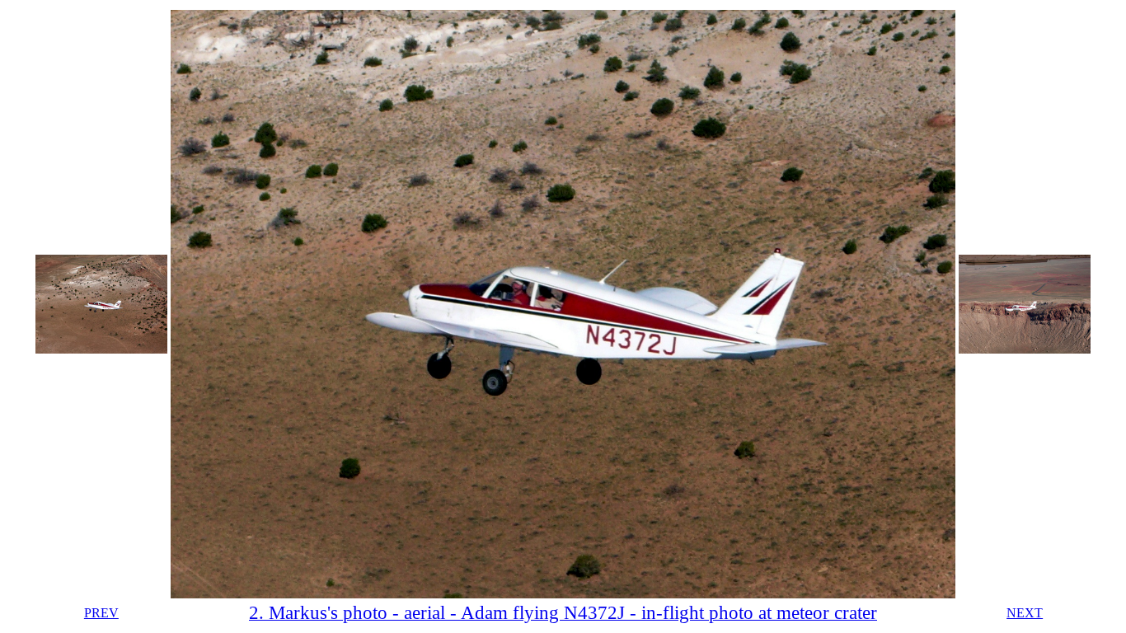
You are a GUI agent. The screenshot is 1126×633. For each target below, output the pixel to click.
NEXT (1024, 613)
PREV (101, 613)
